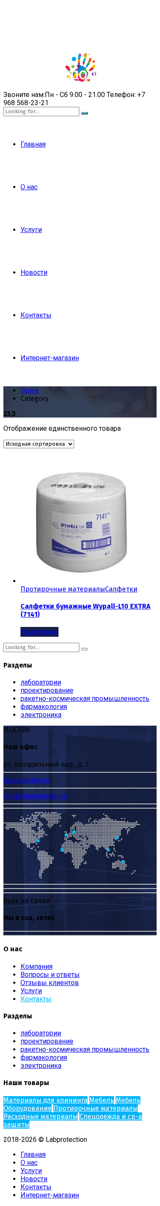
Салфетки (121, 589)
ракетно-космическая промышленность (84, 698)
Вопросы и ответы (50, 975)
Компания (36, 966)
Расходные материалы (40, 1116)
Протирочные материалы (62, 589)
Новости (33, 272)
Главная (33, 144)
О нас (29, 187)
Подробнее (39, 632)
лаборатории (40, 682)
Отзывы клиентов (49, 983)
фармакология (43, 707)
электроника (40, 715)
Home (29, 390)
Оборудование (27, 1108)
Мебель (101, 1100)
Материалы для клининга (45, 1100)
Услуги (31, 230)
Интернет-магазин (49, 358)
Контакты (36, 315)
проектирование (46, 690)
